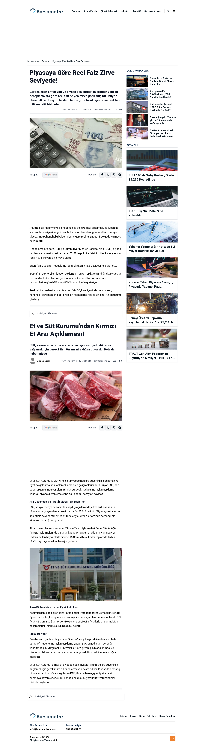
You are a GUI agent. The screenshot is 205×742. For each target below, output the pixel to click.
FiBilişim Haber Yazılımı (41, 740)
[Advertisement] (102, 37)
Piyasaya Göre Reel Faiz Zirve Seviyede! (71, 61)
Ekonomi (76, 11)
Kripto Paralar (91, 11)
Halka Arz (125, 11)
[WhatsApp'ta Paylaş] (119, 174)
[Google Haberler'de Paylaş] (50, 174)
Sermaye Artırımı (152, 11)
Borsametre (33, 61)
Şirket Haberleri (109, 11)
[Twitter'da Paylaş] (108, 174)
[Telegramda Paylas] (113, 174)
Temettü (137, 11)
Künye (133, 716)
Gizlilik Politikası (147, 716)
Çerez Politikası (167, 716)
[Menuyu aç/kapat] (173, 11)
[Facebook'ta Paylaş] (102, 174)
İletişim (123, 716)
